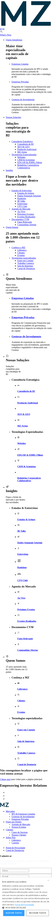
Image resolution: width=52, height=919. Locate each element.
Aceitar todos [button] (14, 913)
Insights (9, 170)
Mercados (10, 811)
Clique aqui (5, 779)
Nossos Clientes (19, 835)
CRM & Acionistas (26, 160)
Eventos (21, 255)
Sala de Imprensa (25, 266)
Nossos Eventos (19, 827)
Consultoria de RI (25, 144)
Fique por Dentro (14, 822)
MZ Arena (22, 152)
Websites (21, 157)
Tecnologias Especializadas (24, 154)
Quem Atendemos (14, 40)
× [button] (48, 880)
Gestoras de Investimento (23, 99)
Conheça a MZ (18, 247)
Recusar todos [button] (37, 913)
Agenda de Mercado (21, 824)
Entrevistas (22, 203)
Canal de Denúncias (15, 850)
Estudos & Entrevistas (22, 190)
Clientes (21, 252)
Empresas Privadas (20, 82)
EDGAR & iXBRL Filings (29, 162)
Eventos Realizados (26, 217)
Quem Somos (12, 227)
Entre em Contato (25, 260)
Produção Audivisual (26, 149)
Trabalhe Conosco (25, 263)
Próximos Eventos (25, 214)
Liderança (21, 250)
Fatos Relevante (24, 222)
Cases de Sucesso (20, 832)
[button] (1, 32)
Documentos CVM (20, 219)
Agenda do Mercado (21, 209)
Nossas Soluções (13, 117)
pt (1, 29)
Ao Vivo (21, 211)
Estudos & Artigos (25, 193)
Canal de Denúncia (26, 268)
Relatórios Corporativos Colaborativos (28, 166)
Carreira (15, 843)
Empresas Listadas (20, 64)
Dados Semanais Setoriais (29, 196)
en (3, 29)
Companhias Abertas (26, 224)
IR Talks (21, 201)
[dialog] (26, 898)
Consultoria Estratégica (22, 141)
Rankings (21, 198)
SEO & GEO (23, 146)
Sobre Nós (10, 837)
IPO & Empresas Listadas (23, 814)
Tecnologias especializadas (24, 258)
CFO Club (22, 206)
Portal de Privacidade (15, 847)
